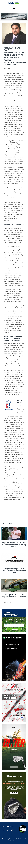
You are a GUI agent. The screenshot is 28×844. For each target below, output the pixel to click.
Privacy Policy (8, 839)
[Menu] (14, 8)
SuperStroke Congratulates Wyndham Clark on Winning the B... (14, 544)
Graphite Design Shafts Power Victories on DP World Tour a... (14, 570)
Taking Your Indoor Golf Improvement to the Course (14, 596)
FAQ (3, 839)
